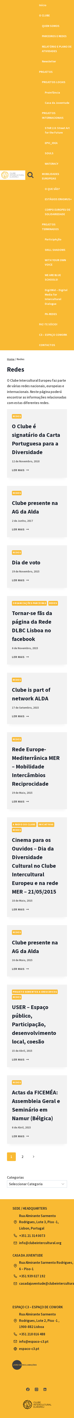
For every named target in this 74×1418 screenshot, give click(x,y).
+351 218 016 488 (32, 1334)
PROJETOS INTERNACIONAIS (53, 115)
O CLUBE (44, 15)
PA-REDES (51, 314)
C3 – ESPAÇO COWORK (53, 335)
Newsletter (49, 61)
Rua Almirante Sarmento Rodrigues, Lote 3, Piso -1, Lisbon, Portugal (39, 1222)
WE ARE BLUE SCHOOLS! (53, 277)
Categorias (15, 1177)
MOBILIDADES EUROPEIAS (50, 176)
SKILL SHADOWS (55, 250)
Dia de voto (26, 562)
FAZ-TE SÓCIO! (48, 324)
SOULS (49, 153)
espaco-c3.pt (29, 1348)
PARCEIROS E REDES (54, 36)
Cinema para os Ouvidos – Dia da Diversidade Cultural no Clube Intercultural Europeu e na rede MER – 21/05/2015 (35, 865)
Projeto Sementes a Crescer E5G (35, 991)
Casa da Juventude (57, 103)
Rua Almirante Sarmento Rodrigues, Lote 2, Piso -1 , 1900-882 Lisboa (39, 1320)
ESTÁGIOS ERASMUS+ (58, 199)
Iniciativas (46, 824)
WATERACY (51, 164)
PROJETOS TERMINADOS (50, 227)
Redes (17, 416)
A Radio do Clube (24, 824)
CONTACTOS (47, 345)
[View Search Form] (30, 175)
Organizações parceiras (29, 603)
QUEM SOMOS (50, 26)
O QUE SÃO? (52, 189)
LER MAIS (20, 470)
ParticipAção (53, 239)
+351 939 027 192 (32, 1276)
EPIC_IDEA (51, 143)
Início (42, 5)
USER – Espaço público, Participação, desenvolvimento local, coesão (34, 1024)
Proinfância (52, 92)
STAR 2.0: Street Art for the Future (57, 130)
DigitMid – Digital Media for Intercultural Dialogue (56, 297)
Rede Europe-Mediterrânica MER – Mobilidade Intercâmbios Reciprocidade (36, 766)
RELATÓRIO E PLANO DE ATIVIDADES (57, 49)
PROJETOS (46, 72)
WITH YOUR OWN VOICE (55, 262)
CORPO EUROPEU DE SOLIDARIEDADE (57, 212)
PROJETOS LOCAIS (53, 82)
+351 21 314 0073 (32, 1235)
